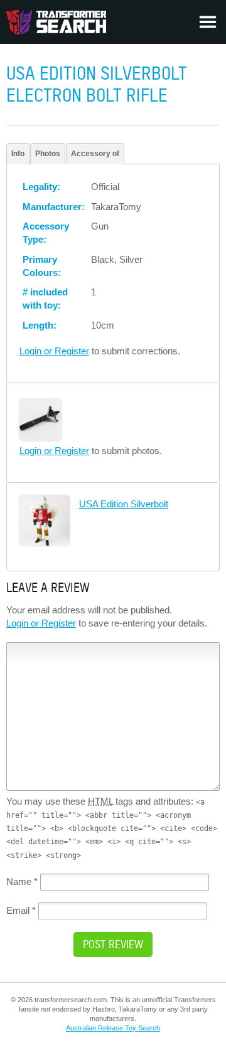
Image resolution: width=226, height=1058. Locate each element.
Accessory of (95, 153)
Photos (47, 153)
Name (22, 881)
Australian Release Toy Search (113, 1028)
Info (17, 153)
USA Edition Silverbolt (123, 504)
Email (21, 910)
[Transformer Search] (56, 21)
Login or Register (54, 351)
